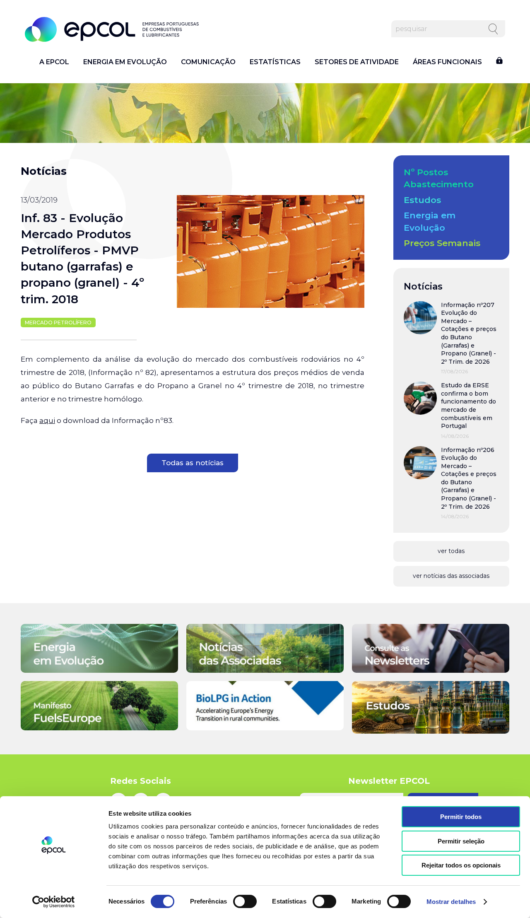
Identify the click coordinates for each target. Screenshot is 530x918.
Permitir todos (461, 816)
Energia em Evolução (125, 62)
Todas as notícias (192, 463)
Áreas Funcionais (447, 62)
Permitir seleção (461, 841)
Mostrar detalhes (451, 901)
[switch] (245, 901)
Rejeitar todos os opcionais (461, 865)
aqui (47, 420)
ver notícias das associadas (451, 576)
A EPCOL (54, 62)
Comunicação (208, 62)
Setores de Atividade (357, 62)
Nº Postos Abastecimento (439, 178)
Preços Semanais (442, 243)
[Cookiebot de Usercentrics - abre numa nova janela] (53, 902)
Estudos (422, 200)
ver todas (451, 551)
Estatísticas (275, 62)
